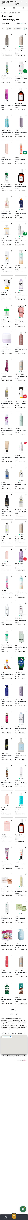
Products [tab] (19, 23)
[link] (14, 8)
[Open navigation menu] (14, 1216)
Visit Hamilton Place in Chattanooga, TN (14, 1056)
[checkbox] (9, 28)
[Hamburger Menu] (4, 8)
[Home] (7, 3)
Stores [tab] (25, 23)
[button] (20, 3)
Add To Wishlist (11, 34)
